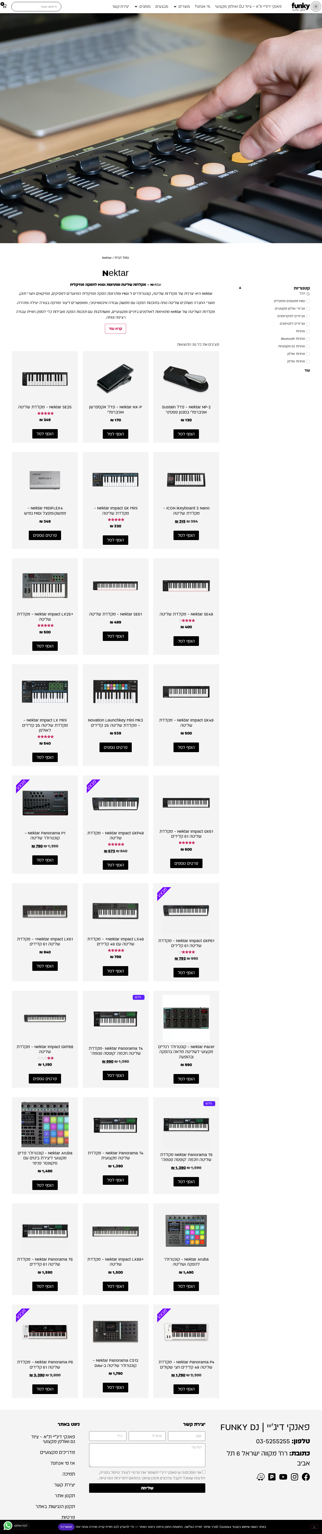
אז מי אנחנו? (62, 1463)
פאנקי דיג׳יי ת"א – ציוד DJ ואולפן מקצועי (53, 1439)
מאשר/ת (66, 1527)
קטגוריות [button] (302, 288)
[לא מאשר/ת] (314, 1527)
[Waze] (260, 1477)
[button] (181, 6)
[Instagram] (294, 1477)
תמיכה (68, 1474)
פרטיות (68, 1517)
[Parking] (272, 1477)
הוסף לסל (186, 434)
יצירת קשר (64, 1485)
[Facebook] (306, 1477)
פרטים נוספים (45, 535)
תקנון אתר (65, 1496)
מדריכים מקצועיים (57, 1452)
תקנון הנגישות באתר (55, 1506)
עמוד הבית (122, 257)
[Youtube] (283, 1477)
